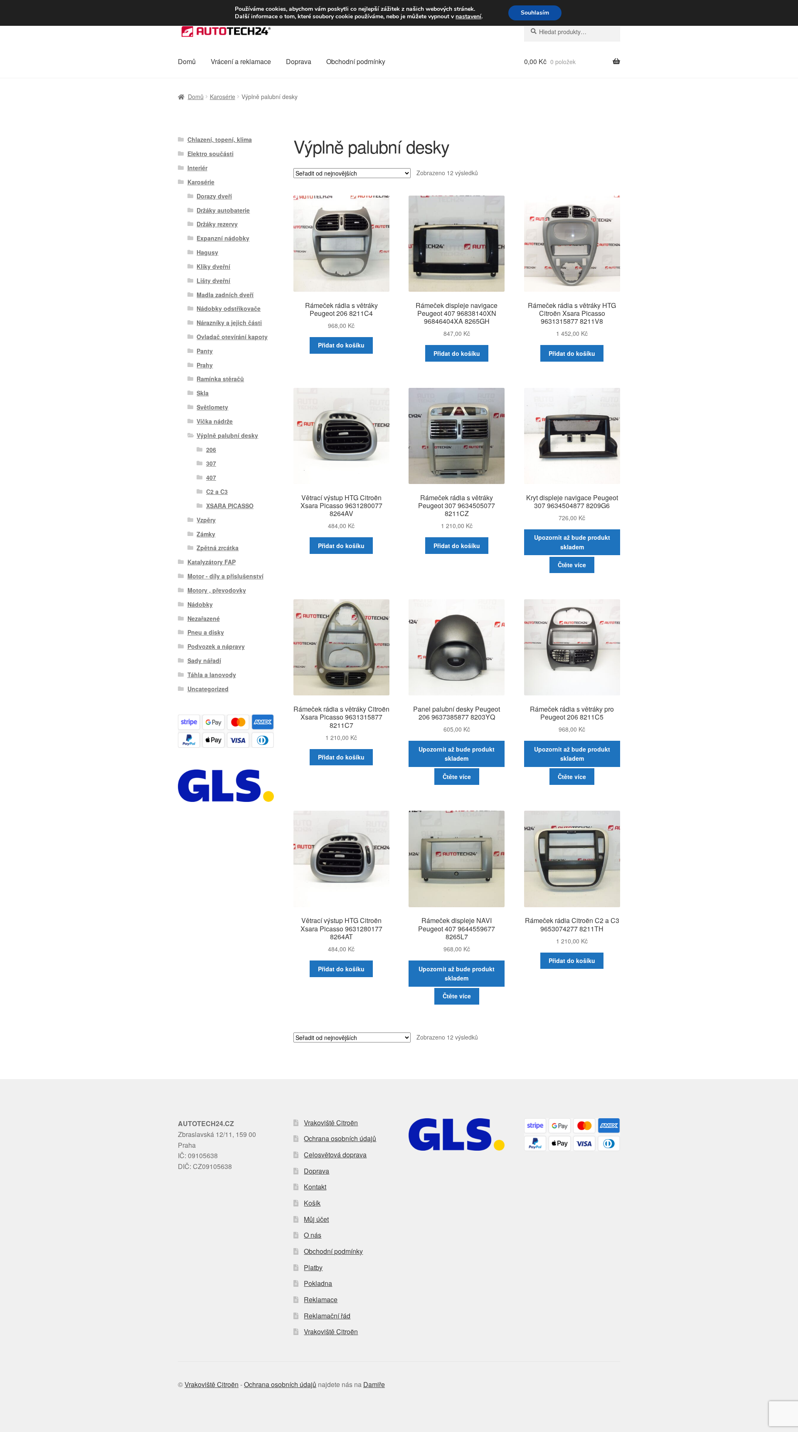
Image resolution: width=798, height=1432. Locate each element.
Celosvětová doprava (335, 1154)
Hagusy (207, 252)
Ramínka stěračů (220, 379)
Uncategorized (208, 689)
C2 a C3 (217, 491)
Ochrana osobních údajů (340, 1138)
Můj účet (316, 1219)
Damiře (374, 1384)
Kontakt (315, 1186)
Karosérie (222, 96)
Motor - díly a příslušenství (225, 576)
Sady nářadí (204, 660)
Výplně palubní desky (227, 435)
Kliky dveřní (213, 266)
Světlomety (212, 407)
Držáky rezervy (217, 224)
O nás (312, 1235)
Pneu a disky (205, 632)
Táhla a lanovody (211, 674)
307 (211, 463)
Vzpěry (206, 520)
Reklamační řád (327, 1315)
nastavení (468, 16)
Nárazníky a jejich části (229, 322)
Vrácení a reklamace (241, 61)
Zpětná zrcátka (218, 548)
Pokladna (318, 1283)
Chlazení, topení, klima (219, 139)
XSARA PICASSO (230, 505)
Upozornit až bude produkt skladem (572, 542)
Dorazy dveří (214, 196)
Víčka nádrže (215, 421)
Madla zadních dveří (225, 294)
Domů (187, 61)
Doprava (298, 61)
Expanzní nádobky (223, 238)
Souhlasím (535, 13)
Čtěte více (572, 565)
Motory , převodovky (216, 590)
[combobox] (572, 32)
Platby (313, 1267)
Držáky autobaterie (223, 210)
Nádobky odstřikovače (229, 308)
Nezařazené (203, 618)
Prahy (205, 365)
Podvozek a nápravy (216, 646)
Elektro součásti (210, 153)
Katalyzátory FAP (211, 562)
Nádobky (200, 604)
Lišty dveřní (213, 280)
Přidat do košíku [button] (341, 345)
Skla (203, 393)
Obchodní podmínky (355, 61)
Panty (205, 351)
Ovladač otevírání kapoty (232, 337)
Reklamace (320, 1299)
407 (211, 477)
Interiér (197, 168)
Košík (312, 1203)
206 (211, 449)
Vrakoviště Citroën (331, 1122)
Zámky (206, 534)
